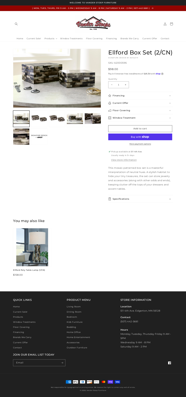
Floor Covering (21, 327)
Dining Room (74, 312)
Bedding (71, 327)
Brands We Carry (22, 337)
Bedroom (72, 317)
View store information (124, 160)
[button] (16, 24)
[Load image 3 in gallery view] (57, 119)
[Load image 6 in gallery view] (21, 136)
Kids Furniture (74, 322)
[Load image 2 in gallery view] (39, 119)
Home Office (74, 332)
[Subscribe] (62, 362)
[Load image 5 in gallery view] (93, 119)
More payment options (140, 144)
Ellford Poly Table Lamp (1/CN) (29, 270)
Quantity (112, 79)
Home (16, 306)
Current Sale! (20, 312)
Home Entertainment (78, 337)
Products (18, 317)
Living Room (74, 306)
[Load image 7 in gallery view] (39, 136)
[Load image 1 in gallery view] (21, 119)
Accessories (73, 342)
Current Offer (20, 342)
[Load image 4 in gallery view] (75, 119)
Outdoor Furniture (77, 347)
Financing (18, 332)
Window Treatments (24, 322)
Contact (17, 347)
